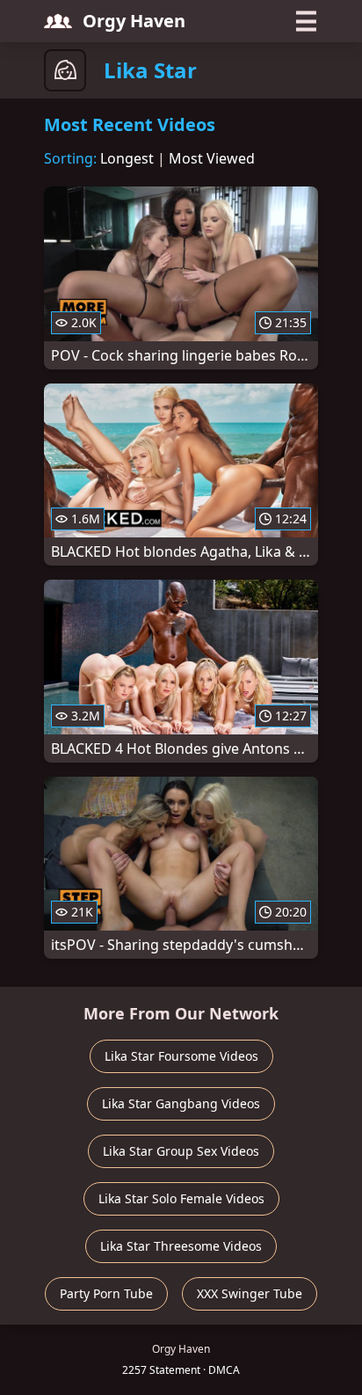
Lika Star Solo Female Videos (181, 1198)
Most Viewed (212, 158)
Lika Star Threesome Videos (181, 1246)
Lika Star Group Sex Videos (181, 1151)
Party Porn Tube (106, 1293)
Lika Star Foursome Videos (181, 1056)
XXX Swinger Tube (249, 1293)
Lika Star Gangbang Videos (181, 1103)
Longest (127, 158)
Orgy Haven (134, 21)
